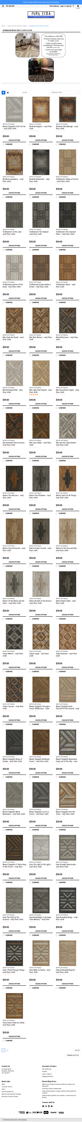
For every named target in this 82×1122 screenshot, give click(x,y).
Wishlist (44, 1071)
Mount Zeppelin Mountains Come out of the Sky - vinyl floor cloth (66, 761)
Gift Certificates (46, 1069)
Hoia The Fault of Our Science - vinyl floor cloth (13, 918)
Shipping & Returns (47, 1076)
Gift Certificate (54, 6)
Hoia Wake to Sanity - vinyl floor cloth (39, 971)
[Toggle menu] (3, 7)
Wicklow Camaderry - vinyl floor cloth (13, 180)
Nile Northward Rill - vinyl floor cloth (13, 391)
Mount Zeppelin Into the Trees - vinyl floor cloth (65, 813)
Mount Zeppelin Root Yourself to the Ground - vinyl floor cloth (67, 708)
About (3, 1084)
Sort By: (24, 92)
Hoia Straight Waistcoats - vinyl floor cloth (66, 865)
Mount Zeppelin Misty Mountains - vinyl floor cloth (14, 813)
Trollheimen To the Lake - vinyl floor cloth (13, 233)
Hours (3, 1089)
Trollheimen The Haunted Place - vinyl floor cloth (66, 233)
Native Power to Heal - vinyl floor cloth (40, 549)
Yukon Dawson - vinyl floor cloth (66, 654)
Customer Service (7, 1086)
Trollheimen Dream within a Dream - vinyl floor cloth (40, 285)
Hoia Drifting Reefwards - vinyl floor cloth (66, 971)
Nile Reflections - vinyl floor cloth (67, 338)
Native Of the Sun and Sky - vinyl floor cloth (67, 549)
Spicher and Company (9, 124)
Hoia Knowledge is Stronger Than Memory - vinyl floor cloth (40, 919)
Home (3, 26)
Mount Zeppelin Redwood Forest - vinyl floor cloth (39, 760)
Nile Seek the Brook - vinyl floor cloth (13, 338)
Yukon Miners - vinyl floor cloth (13, 654)
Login (62, 6)
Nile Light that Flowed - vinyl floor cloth (40, 391)
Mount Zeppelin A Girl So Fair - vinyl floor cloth (14, 127)
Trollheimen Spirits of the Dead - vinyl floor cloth (13, 285)
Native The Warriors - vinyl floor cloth (13, 496)
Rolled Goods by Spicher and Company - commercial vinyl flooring (59, 1096)
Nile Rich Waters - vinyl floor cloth (40, 338)
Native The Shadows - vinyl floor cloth (40, 496)
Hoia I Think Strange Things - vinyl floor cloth (14, 971)
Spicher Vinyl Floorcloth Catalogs (11, 1094)
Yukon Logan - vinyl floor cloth (39, 654)
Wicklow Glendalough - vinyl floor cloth (67, 127)
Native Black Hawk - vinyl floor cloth (66, 602)
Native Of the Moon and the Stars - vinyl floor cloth (13, 602)
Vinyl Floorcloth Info (7, 1091)
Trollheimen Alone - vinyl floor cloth (65, 285)
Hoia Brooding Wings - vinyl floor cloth (67, 918)
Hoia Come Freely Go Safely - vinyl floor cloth (14, 1024)
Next (76, 1050)
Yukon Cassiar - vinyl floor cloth (13, 707)
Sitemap (24, 1120)
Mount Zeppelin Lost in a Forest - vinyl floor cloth (39, 813)
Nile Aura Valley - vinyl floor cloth (40, 444)
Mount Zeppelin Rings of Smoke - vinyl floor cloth (12, 760)
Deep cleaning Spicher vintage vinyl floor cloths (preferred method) (59, 1092)
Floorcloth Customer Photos (10, 1096)
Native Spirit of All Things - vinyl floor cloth (66, 496)
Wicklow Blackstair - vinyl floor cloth (39, 180)
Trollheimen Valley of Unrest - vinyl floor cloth (67, 180)
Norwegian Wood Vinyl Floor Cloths (39, 26)
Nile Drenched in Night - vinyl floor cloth (67, 391)
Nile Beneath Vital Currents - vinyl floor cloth (14, 444)
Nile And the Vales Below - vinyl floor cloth (66, 444)
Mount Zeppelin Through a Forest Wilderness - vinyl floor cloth (39, 708)
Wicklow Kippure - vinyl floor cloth (40, 127)
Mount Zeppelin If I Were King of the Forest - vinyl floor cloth (14, 866)
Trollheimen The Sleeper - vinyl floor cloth (39, 233)
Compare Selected (73, 1055)
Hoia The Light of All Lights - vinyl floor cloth (40, 865)
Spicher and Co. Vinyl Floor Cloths (17, 26)
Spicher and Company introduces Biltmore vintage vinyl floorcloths (58, 1085)
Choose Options (14, 140)
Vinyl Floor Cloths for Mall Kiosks (51, 1088)
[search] (73, 6)
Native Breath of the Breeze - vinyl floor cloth (40, 602)
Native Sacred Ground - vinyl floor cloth (14, 549)
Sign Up (68, 6)
